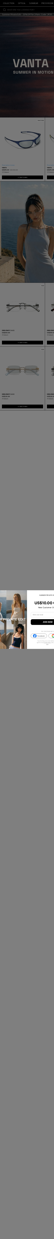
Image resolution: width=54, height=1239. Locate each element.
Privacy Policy (47, 642)
